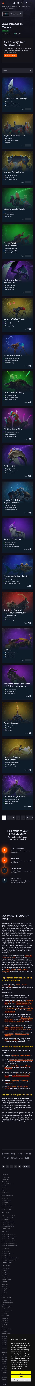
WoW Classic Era (6, 1341)
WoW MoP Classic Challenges (10, 1245)
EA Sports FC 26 (6, 1300)
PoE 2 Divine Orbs (7, 1262)
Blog (27, 1166)
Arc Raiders (5, 1271)
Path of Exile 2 (6, 1323)
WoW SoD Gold (6, 1256)
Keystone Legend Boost (8, 1222)
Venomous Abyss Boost (8, 1215)
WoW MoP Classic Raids (8, 1239)
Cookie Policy (5, 1181)
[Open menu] (31, 3)
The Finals (4, 1325)
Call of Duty (5, 1277)
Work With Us (5, 1192)
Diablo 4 (4, 1291)
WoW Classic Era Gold (8, 1254)
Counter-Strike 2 (6, 1279)
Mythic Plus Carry (6, 1209)
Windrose (4, 1331)
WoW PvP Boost (6, 1203)
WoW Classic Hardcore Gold (10, 1260)
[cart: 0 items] (26, 3)
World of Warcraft (13, 6)
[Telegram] (15, 1166)
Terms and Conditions (8, 1184)
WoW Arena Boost (7, 1205)
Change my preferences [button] (21, 1380)
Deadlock (4, 1281)
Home (3, 6)
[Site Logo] (3, 2)
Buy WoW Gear (6, 1228)
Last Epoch (5, 1309)
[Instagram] (7, 1166)
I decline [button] (21, 1376)
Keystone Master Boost (8, 1224)
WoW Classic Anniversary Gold (10, 1258)
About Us (4, 1186)
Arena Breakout (6, 1273)
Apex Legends (6, 1268)
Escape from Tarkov (7, 1302)
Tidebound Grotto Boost (8, 1218)
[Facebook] (3, 1166)
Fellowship (4, 1305)
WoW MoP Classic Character (10, 1243)
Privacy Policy (5, 1177)
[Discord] (19, 1166)
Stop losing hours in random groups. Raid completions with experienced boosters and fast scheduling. (17, 50)
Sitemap (4, 1190)
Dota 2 (3, 1295)
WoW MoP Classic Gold (8, 1241)
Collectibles (24, 6)
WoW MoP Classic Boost (8, 1235)
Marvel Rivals (5, 1315)
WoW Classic (5, 1336)
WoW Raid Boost (6, 1201)
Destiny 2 (4, 1286)
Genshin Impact (6, 1333)
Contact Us (5, 1188)
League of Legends (7, 1311)
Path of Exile (5, 1320)
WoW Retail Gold (6, 1251)
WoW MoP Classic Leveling (9, 1237)
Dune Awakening (6, 1297)
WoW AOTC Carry (6, 1220)
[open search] (22, 2)
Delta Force (5, 1284)
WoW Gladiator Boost (8, 1226)
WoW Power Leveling (7, 1207)
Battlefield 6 (5, 1275)
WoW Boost (5, 1198)
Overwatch (5, 1318)
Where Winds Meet (7, 1329)
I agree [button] (21, 1373)
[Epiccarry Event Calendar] (18, 2)
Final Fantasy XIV (6, 1307)
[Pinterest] (11, 1166)
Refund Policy (5, 1179)
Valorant (4, 1327)
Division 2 (4, 1293)
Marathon (4, 1313)
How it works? (15, 14)
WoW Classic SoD (7, 1345)
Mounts (4, 8)
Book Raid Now (10, 56)
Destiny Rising (5, 1289)
